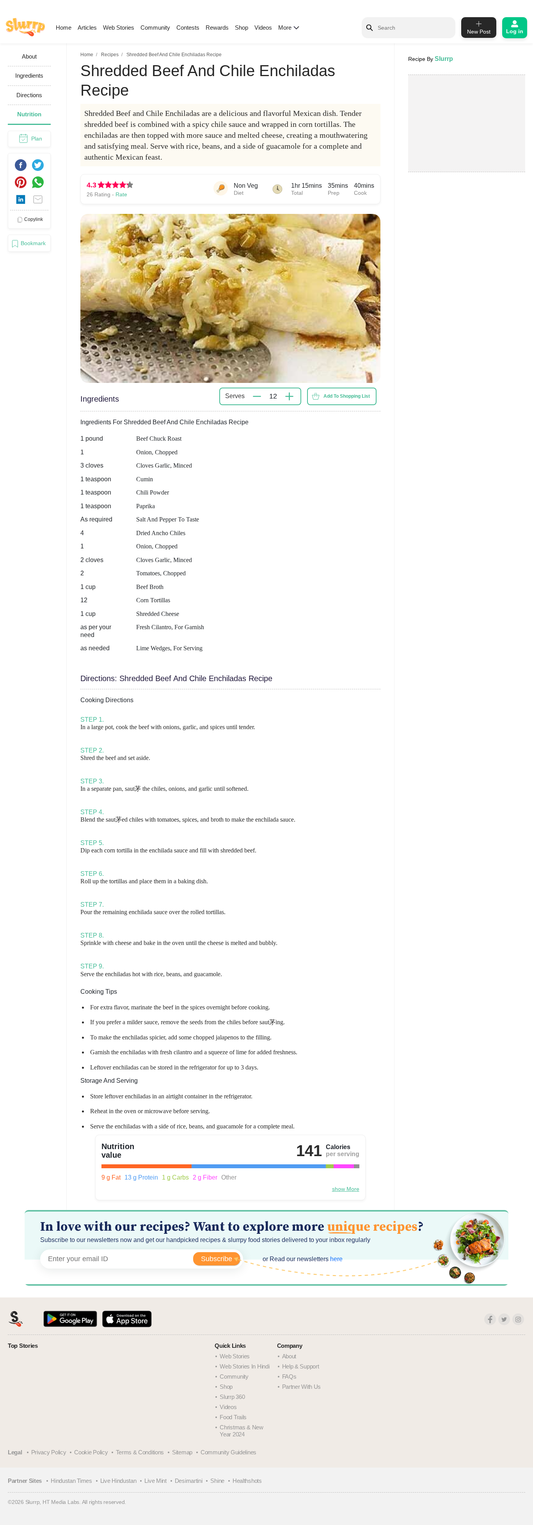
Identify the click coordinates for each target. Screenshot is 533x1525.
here (336, 1259)
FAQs (289, 1376)
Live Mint (155, 1480)
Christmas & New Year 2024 (241, 1431)
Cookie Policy (91, 1452)
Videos (263, 27)
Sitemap (182, 1452)
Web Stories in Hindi (244, 1366)
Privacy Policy (48, 1452)
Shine (217, 1480)
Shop (241, 27)
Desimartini (189, 1480)
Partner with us (301, 1386)
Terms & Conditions (140, 1452)
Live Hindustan (118, 1480)
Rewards (217, 27)
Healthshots (247, 1480)
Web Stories (118, 27)
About (289, 1356)
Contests (187, 27)
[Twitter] (504, 1319)
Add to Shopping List (346, 396)
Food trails (233, 1417)
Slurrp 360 (232, 1396)
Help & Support (300, 1366)
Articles (87, 27)
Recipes (110, 54)
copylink (33, 219)
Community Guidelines (228, 1452)
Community (155, 27)
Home (63, 27)
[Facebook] (490, 1319)
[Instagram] (518, 1319)
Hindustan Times (71, 1480)
